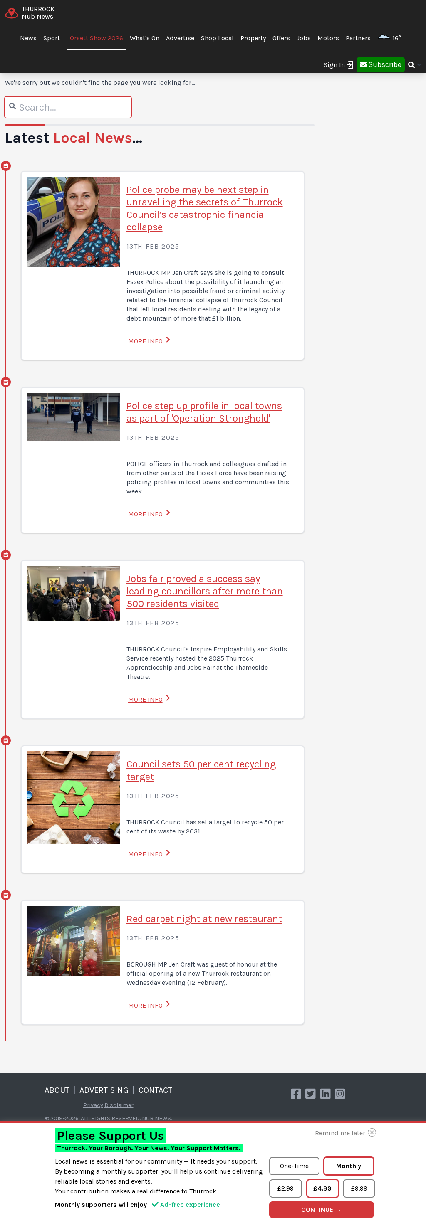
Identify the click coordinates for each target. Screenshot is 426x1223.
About (57, 1090)
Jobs (304, 38)
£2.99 (285, 1188)
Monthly (348, 1166)
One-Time (294, 1166)
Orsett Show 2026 (96, 38)
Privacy (93, 1105)
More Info (145, 341)
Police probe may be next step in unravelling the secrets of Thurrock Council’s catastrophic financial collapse (204, 208)
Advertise (180, 38)
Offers (281, 38)
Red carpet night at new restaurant (204, 919)
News (28, 38)
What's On (144, 38)
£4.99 (322, 1188)
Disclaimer (119, 1105)
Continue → (321, 1209)
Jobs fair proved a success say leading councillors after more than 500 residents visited (204, 591)
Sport (51, 38)
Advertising (104, 1090)
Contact (155, 1090)
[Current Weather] (404, 38)
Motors (328, 38)
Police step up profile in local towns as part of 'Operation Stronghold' (204, 412)
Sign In (334, 65)
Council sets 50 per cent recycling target (201, 770)
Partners (358, 38)
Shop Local (217, 38)
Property (253, 38)
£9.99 (359, 1188)
